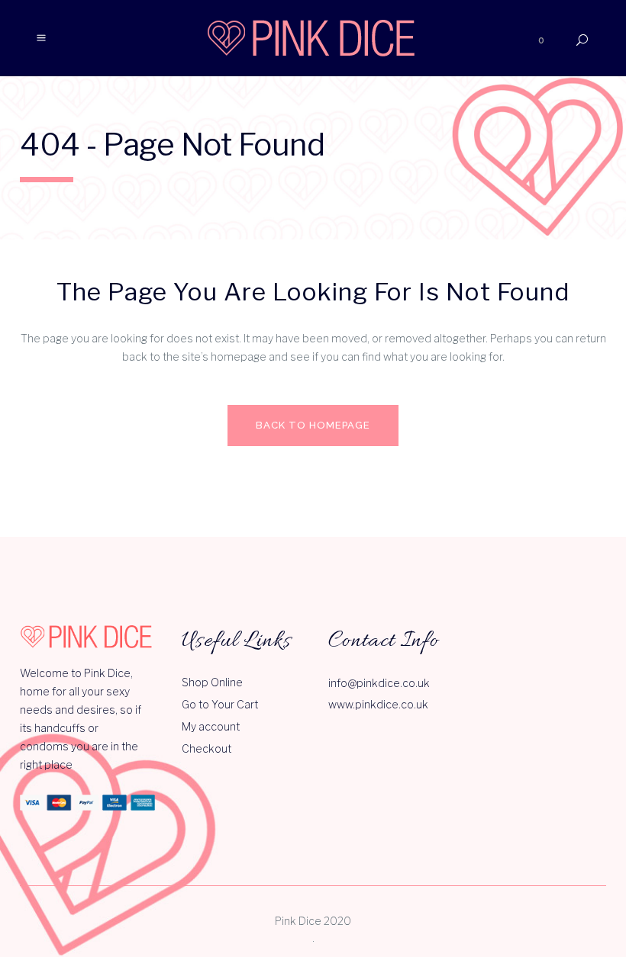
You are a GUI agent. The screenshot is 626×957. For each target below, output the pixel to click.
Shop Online (212, 682)
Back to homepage (313, 425)
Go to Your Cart (220, 704)
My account (211, 726)
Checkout (206, 748)
